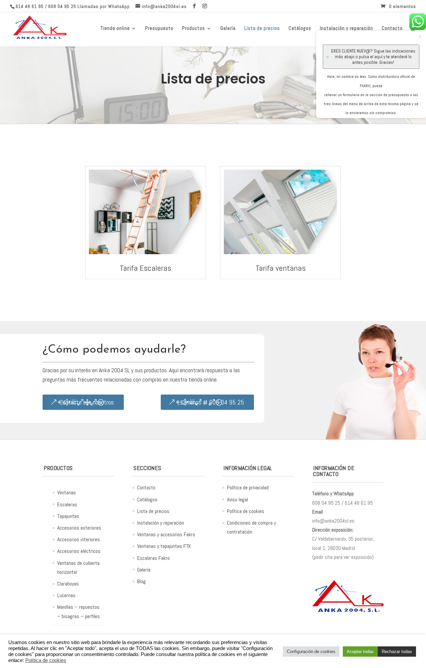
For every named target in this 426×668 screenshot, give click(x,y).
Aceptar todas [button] (360, 651)
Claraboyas (68, 583)
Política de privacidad (248, 487)
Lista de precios (262, 28)
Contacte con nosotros (86, 402)
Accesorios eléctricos (79, 551)
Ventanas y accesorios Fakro (166, 534)
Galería (228, 28)
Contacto (146, 487)
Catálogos (300, 28)
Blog (141, 581)
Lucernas (66, 595)
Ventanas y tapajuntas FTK (164, 546)
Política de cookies (245, 511)
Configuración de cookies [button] (311, 651)
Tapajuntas (68, 516)
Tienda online (115, 28)
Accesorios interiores (78, 539)
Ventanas (66, 492)
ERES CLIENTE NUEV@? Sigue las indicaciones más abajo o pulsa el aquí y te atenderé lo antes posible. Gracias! (373, 56)
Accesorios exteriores (79, 527)
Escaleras (67, 504)
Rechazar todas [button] (397, 651)
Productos (193, 28)
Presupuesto (159, 28)
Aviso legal (237, 499)
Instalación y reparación (160, 522)
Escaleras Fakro (153, 558)
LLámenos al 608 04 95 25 (210, 402)
